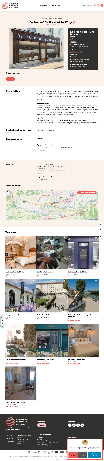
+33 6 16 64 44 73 (76, 52)
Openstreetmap (90, 219)
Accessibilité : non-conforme (67, 456)
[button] (9, 48)
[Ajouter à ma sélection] (33, 237)
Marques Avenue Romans (15, 315)
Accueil (44, 18)
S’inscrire (42, 425)
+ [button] (7, 191)
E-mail (73, 56)
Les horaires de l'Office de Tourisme (47, 446)
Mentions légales (47, 456)
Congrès (89, 5)
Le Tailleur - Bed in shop (76, 359)
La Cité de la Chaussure (45, 272)
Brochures (72, 437)
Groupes (84, 5)
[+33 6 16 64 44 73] (100, 229)
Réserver (10, 79)
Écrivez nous (20, 441)
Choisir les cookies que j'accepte (94, 455)
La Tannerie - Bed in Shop (46, 359)
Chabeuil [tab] (11, 441)
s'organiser (56, 5)
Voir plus (39, 99)
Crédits (55, 456)
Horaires (19, 443)
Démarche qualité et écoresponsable (47, 442)
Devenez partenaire (42, 444)
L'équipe (39, 439)
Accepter (73, 455)
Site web (74, 54)
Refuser (83, 455)
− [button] (7, 194)
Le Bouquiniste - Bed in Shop (78, 272)
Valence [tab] (10, 436)
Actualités (40, 437)
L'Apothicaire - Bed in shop (15, 402)
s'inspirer (44, 5)
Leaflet (84, 219)
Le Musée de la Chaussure (46, 315)
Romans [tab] (10, 438)
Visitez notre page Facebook (80, 59)
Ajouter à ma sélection (78, 66)
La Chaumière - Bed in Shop (15, 272)
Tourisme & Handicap (43, 441)
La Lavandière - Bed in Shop (15, 359)
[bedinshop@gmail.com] (100, 234)
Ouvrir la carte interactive (87, 192)
